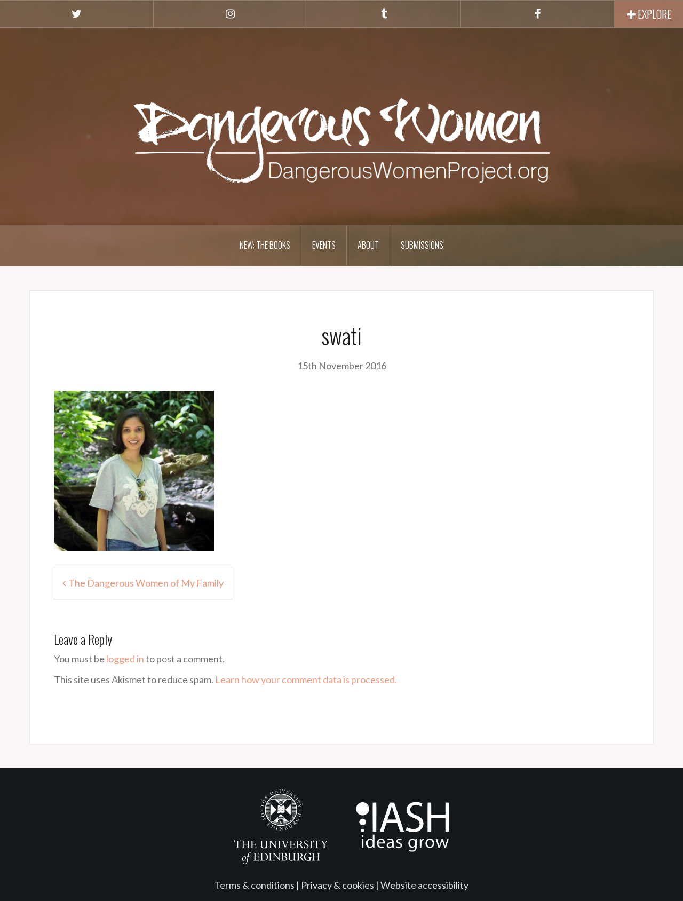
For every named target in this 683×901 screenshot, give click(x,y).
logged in (125, 659)
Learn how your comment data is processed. (306, 679)
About (368, 245)
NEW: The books (265, 245)
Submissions (422, 245)
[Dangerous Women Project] (341, 125)
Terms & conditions (255, 885)
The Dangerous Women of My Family (146, 583)
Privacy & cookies (337, 885)
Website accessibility (424, 885)
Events (324, 245)
